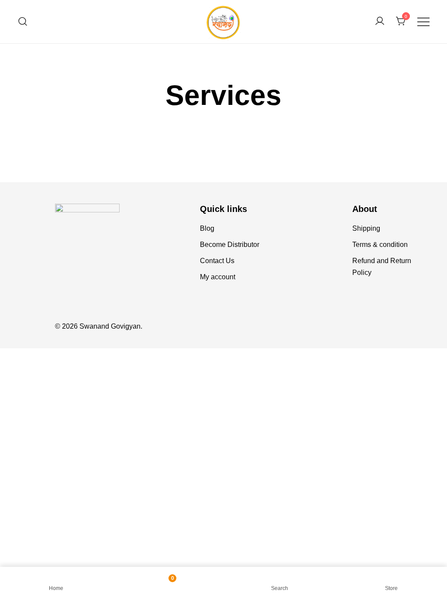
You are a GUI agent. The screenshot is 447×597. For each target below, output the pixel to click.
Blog (207, 228)
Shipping (366, 228)
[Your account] (380, 22)
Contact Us (217, 260)
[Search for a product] (22, 22)
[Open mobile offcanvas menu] (423, 22)
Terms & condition (380, 244)
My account (217, 277)
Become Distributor (229, 244)
